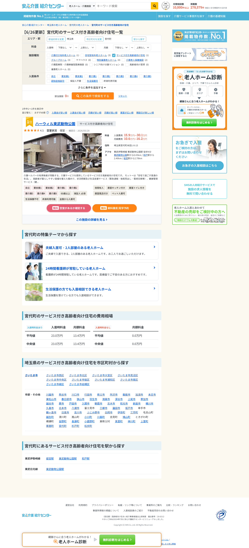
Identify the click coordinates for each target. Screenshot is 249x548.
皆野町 (63, 421)
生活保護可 (92, 80)
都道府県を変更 (56, 39)
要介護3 (120, 76)
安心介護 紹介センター (33, 24)
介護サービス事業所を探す (189, 16)
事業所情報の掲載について (106, 510)
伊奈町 (121, 412)
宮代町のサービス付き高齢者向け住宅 (110, 24)
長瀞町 (75, 421)
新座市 (137, 403)
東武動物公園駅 (68, 458)
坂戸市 (129, 408)
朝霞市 (98, 403)
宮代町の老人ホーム (79, 24)
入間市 (86, 403)
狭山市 (80, 399)
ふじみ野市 (93, 412)
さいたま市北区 (78, 375)
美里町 (119, 421)
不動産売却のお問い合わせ (160, 510)
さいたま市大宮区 (102, 375)
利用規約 (83, 504)
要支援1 (65, 76)
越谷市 (50, 403)
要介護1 (93, 76)
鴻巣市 (106, 399)
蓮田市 (116, 408)
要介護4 (134, 76)
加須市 (139, 394)
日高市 (65, 412)
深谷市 (119, 399)
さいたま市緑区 (55, 384)
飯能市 (126, 394)
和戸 (145, 154)
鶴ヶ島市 (51, 412)
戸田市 (73, 403)
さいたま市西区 (55, 375)
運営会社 (69, 504)
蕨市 (61, 403)
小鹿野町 (89, 421)
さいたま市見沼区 (128, 375)
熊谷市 (63, 394)
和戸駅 (86, 458)
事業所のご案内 (154, 504)
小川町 (88, 417)
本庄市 (152, 394)
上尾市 (131, 399)
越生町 (50, 417)
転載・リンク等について (130, 504)
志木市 (111, 403)
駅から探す (139, 39)
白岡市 (108, 412)
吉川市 (78, 412)
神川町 (131, 421)
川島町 (101, 417)
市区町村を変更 (94, 39)
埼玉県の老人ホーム (57, 24)
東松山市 (51, 399)
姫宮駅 (50, 458)
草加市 (144, 399)
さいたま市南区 (129, 379)
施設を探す (164, 16)
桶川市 (149, 403)
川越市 (50, 394)
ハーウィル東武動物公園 (55, 123)
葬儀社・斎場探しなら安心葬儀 (163, 544)
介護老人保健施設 (135, 59)
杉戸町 (75, 426)
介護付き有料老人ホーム (63, 55)
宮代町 (63, 426)
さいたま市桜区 (81, 379)
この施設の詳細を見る (90, 219)
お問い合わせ (194, 504)
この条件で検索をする (94, 96)
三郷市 (103, 408)
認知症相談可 (57, 80)
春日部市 (66, 399)
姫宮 (126, 158)
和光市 (124, 403)
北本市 (63, 408)
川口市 (75, 394)
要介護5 (147, 76)
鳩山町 (126, 417)
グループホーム (59, 59)
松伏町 (88, 426)
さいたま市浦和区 (105, 379)
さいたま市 (31, 375)
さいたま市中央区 (56, 379)
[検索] (154, 5)
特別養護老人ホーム (106, 59)
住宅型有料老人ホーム (96, 55)
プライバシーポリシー (103, 504)
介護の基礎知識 (216, 16)
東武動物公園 (120, 154)
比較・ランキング (175, 504)
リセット (122, 95)
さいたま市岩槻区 (79, 384)
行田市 (88, 394)
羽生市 (93, 399)
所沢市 (114, 394)
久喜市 (50, 408)
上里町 (144, 421)
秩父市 (101, 394)
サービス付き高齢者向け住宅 (130, 55)
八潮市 (75, 408)
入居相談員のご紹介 (133, 510)
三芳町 (134, 412)
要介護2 (106, 76)
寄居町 (50, 426)
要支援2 (79, 76)
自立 (53, 76)
